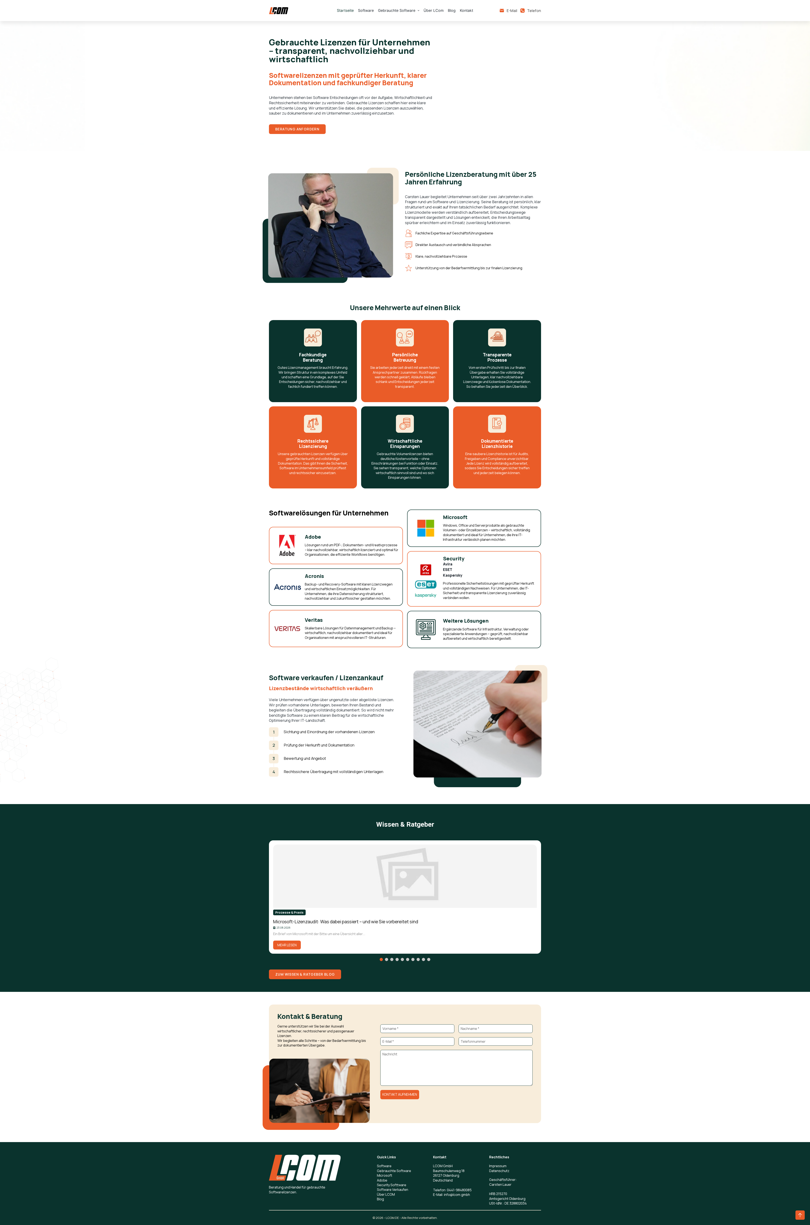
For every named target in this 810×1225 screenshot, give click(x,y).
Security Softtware (391, 1185)
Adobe (382, 1180)
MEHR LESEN (287, 945)
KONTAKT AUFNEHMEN (399, 1094)
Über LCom (434, 10)
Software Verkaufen (392, 1189)
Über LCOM (386, 1194)
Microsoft (384, 1175)
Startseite (345, 10)
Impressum (497, 1166)
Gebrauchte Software (396, 10)
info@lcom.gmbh (457, 1194)
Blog (452, 10)
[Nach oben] (800, 1215)
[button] (381, 959)
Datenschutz (499, 1170)
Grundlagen (284, 912)
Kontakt (466, 10)
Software (366, 10)
